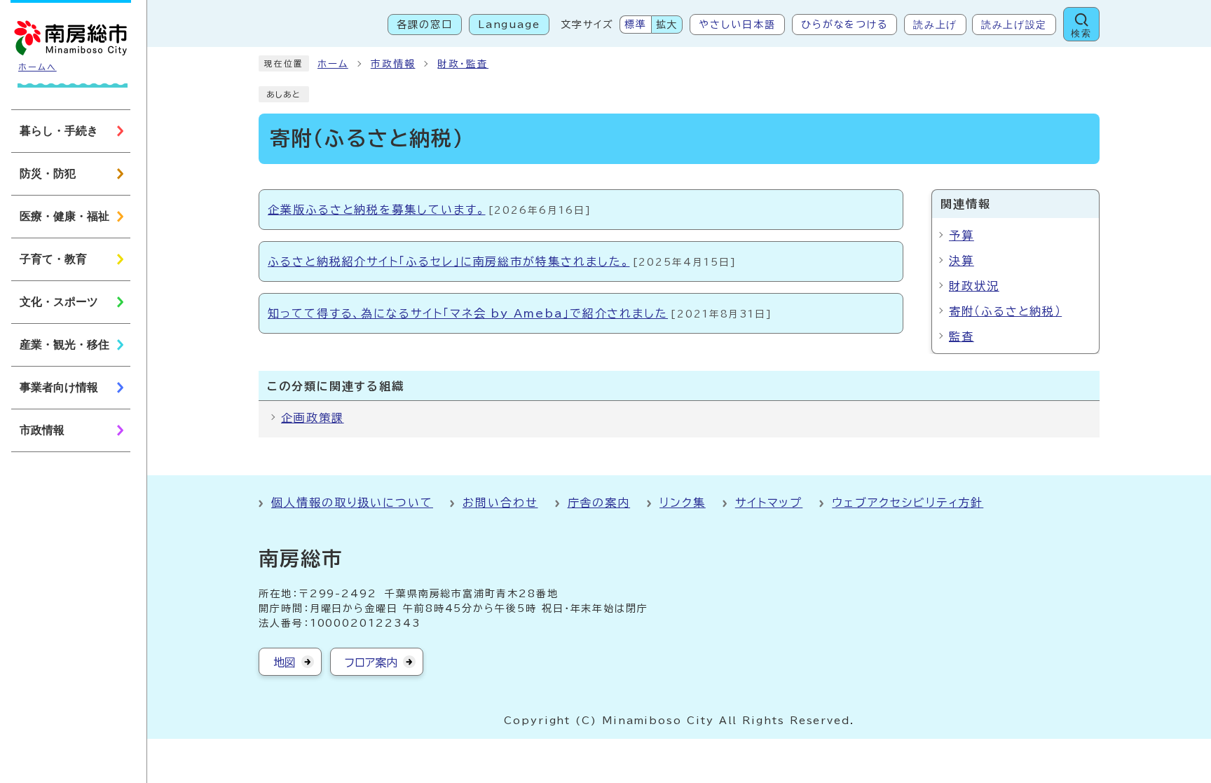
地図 (284, 662)
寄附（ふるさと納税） (1005, 311)
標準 (635, 24)
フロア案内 (371, 662)
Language (509, 24)
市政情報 (393, 64)
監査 (961, 336)
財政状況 (974, 286)
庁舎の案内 (599, 502)
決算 (961, 260)
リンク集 (682, 502)
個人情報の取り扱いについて (352, 502)
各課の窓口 (425, 24)
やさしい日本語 (737, 24)
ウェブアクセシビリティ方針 (907, 502)
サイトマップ (769, 502)
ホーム (332, 64)
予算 (961, 235)
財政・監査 (462, 64)
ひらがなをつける (844, 24)
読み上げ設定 (1014, 24)
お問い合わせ (500, 502)
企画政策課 (312, 417)
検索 (1081, 33)
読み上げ (935, 24)
